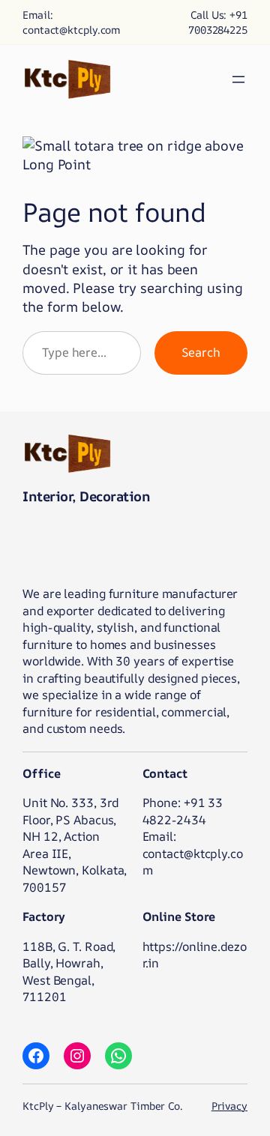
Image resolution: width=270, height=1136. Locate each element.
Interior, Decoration (86, 496)
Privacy (230, 1106)
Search (201, 352)
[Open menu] (239, 79)
